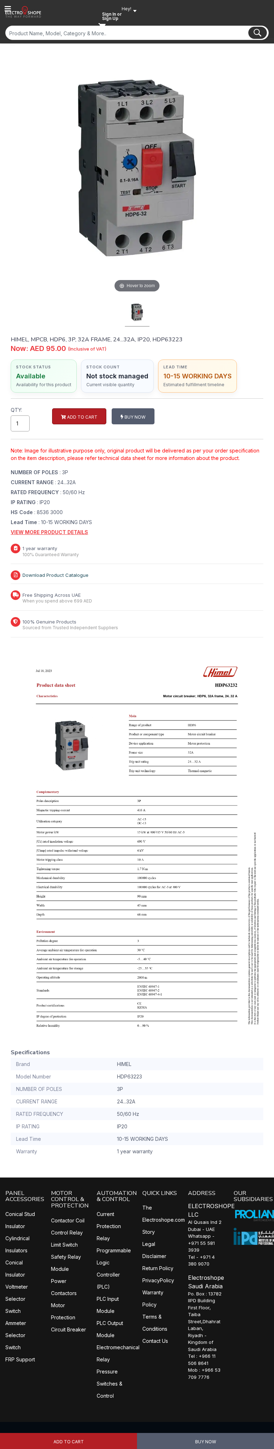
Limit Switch (64, 1245)
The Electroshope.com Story (163, 1220)
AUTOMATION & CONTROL (117, 1196)
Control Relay (67, 1233)
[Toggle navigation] (8, 9)
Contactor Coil (68, 1220)
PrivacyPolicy (158, 1280)
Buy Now (205, 1441)
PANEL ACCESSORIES (24, 1196)
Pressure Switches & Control (109, 1383)
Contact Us (155, 1341)
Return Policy (157, 1268)
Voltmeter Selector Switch (16, 1299)
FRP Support (20, 1359)
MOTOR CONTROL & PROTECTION (69, 1199)
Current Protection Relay (109, 1226)
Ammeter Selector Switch (15, 1335)
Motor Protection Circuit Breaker (68, 1317)
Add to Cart (69, 1441)
